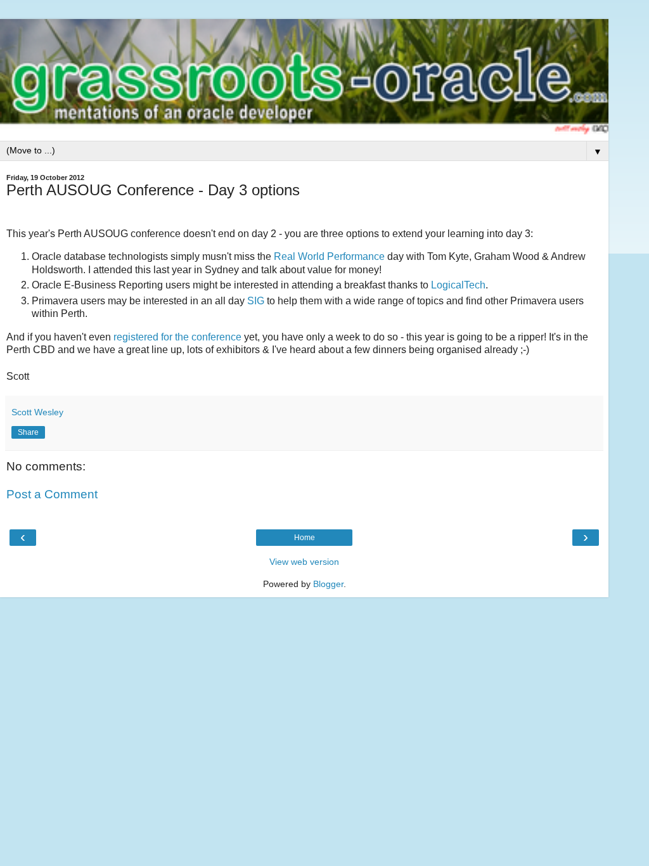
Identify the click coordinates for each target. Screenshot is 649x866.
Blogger (328, 584)
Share (28, 432)
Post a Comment (52, 494)
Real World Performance (329, 256)
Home (304, 537)
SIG (255, 300)
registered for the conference (177, 337)
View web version (304, 562)
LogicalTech (458, 285)
